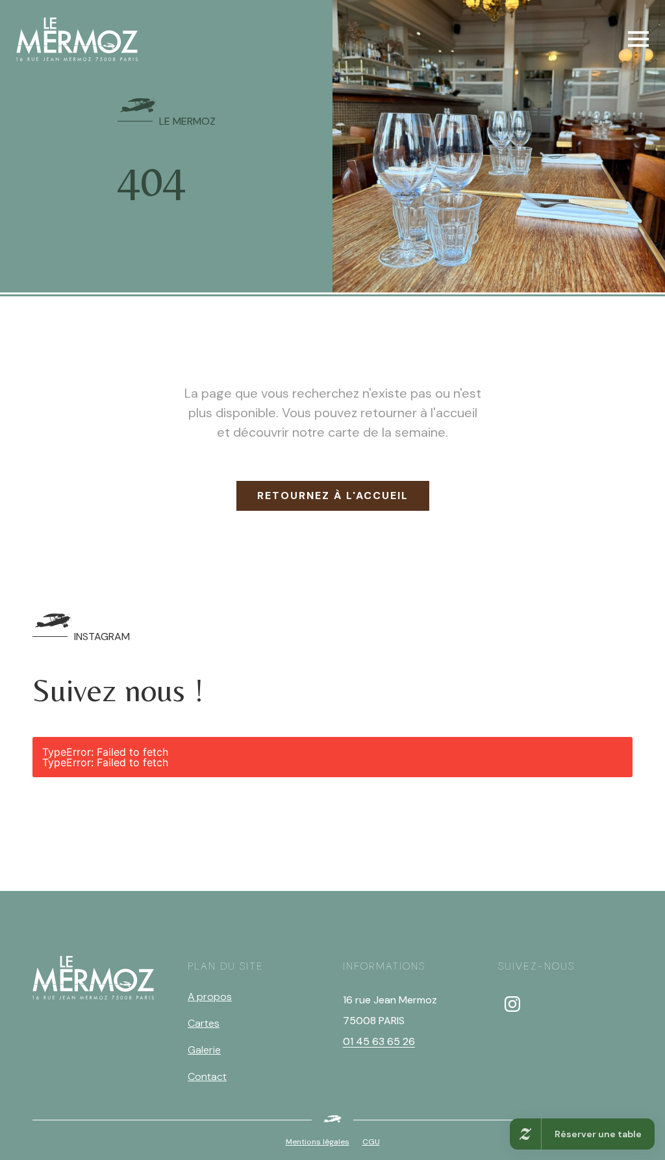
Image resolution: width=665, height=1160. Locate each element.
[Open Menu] (638, 39)
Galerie (204, 1050)
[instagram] (512, 1004)
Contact (207, 1076)
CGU (371, 1142)
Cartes (204, 1023)
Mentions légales (317, 1142)
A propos (210, 996)
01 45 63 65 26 (379, 1041)
